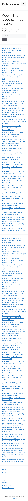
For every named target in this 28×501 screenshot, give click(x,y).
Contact (4, 472)
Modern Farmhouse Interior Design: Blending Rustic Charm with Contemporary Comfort (13, 134)
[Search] (4, 39)
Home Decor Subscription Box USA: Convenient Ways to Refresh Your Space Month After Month (13, 103)
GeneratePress (14, 498)
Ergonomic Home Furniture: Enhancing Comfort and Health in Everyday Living (12, 70)
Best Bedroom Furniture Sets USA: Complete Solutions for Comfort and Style (13, 77)
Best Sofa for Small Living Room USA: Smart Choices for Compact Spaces (12, 97)
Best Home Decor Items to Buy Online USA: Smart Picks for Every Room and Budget (13, 128)
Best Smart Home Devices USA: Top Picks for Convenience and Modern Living (13, 57)
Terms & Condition (8, 488)
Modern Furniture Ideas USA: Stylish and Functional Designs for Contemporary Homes (13, 90)
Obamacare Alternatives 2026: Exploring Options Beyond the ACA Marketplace (13, 429)
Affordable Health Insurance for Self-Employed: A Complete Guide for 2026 (14, 455)
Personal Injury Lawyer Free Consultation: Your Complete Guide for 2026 (13, 198)
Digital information (11, 4)
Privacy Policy (6, 485)
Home (4, 469)
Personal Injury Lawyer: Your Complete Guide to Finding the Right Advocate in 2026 (13, 224)
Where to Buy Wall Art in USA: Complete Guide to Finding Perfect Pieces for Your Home (13, 114)
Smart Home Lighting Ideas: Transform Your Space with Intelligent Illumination (14, 64)
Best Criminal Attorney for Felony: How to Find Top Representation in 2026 (13, 187)
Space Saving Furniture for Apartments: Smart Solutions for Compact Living (12, 83)
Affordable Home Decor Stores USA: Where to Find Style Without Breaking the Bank (14, 121)
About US (5, 475)
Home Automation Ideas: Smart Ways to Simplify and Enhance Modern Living (12, 50)
